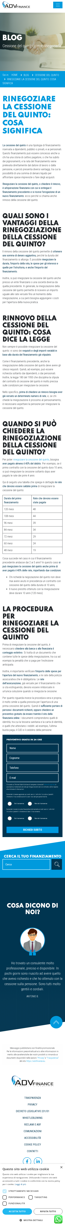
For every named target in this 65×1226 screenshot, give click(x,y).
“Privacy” (40, 1058)
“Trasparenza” (52, 1058)
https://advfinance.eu (35, 1061)
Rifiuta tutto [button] (48, 1211)
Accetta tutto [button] (17, 1211)
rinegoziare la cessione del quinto (31, 459)
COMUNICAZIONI (33, 1131)
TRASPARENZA (32, 1097)
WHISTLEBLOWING (32, 1117)
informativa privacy (49, 784)
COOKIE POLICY (32, 1144)
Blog (26, 75)
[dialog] (32, 1195)
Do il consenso (19, 803)
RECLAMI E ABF (32, 1124)
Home (15, 75)
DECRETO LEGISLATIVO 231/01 (32, 1111)
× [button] (61, 1167)
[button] (32, 1220)
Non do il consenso (40, 803)
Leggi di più (20, 1184)
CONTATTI (32, 1151)
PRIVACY (32, 1104)
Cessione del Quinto (47, 75)
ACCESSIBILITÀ (32, 1137)
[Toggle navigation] (57, 5)
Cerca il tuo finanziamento (32, 856)
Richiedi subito (32, 829)
